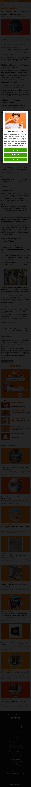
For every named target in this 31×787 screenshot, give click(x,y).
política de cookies (20, 145)
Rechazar (16, 159)
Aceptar (15, 150)
